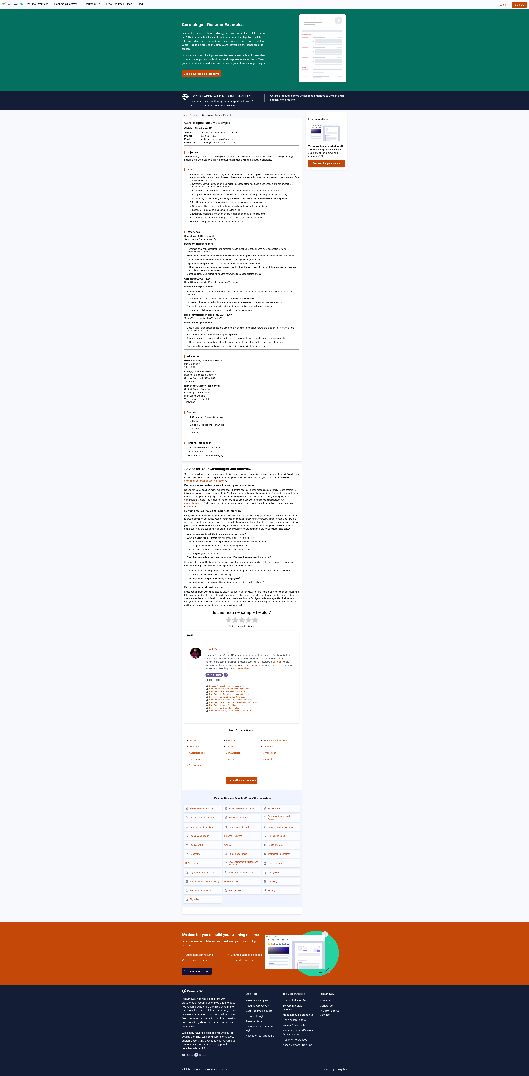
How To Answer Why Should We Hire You (227, 705)
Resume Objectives (66, 3)
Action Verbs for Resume (297, 1044)
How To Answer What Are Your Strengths (227, 697)
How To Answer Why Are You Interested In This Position (233, 702)
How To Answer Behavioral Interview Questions (229, 694)
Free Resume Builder (119, 3)
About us (325, 1000)
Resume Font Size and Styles (259, 1028)
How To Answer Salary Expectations (224, 708)
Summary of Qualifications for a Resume (298, 1032)
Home (185, 115)
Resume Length (254, 1016)
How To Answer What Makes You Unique (227, 691)
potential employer (193, 503)
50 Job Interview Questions (292, 1007)
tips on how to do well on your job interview (205, 481)
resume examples (251, 665)
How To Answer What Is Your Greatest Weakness (230, 699)
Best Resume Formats (258, 1010)
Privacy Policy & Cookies (329, 1012)
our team (277, 662)
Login (502, 4)
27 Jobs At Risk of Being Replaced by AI (226, 686)
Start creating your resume (326, 163)
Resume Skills (91, 3)
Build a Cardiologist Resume (201, 73)
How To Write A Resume (259, 1035)
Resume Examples (37, 3)
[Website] (226, 675)
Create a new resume (196, 971)
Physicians (195, 115)
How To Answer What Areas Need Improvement (230, 688)
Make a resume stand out (298, 1014)
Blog (140, 3)
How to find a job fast (295, 1000)
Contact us (326, 1005)
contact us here (242, 668)
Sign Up (519, 4)
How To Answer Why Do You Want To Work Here (230, 711)
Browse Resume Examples (242, 780)
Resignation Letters (294, 1020)
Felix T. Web (212, 649)
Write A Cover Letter (294, 1025)
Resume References (295, 1039)
